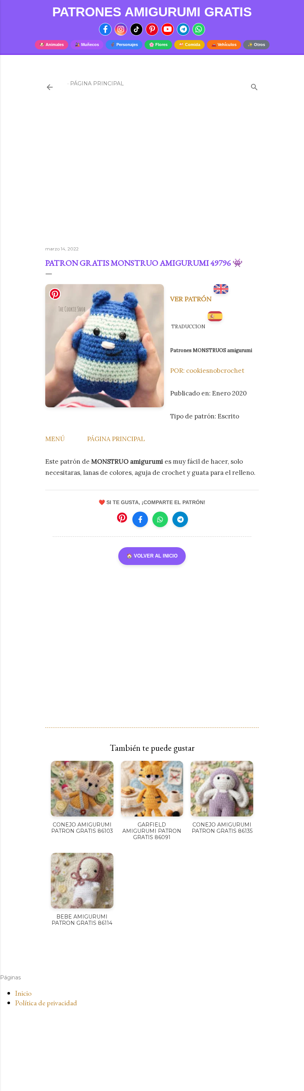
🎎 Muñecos (87, 44)
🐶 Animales (51, 44)
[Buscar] (254, 85)
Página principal (97, 83)
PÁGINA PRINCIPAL (116, 439)
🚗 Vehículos (224, 44)
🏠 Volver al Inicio (152, 556)
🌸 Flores (158, 44)
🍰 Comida (189, 44)
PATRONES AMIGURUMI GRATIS (152, 11)
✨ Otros (256, 44)
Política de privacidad (46, 1003)
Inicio (23, 993)
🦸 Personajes (124, 44)
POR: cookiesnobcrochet (207, 371)
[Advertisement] (152, 175)
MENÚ (55, 439)
